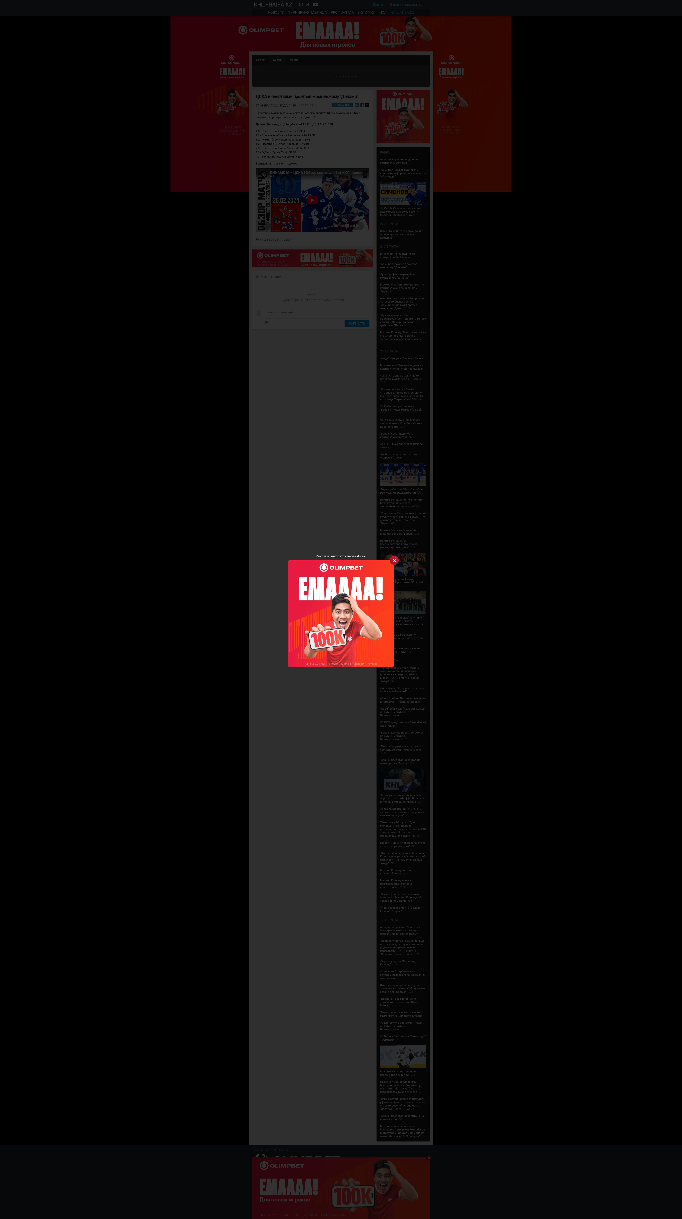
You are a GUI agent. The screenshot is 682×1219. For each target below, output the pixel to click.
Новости (276, 12)
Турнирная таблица (307, 12)
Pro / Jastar (342, 12)
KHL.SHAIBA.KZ (273, 4)
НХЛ (383, 12)
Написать (357, 323)
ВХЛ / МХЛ (366, 12)
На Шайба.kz (402, 12)
